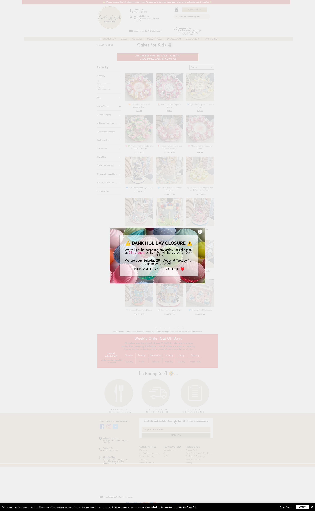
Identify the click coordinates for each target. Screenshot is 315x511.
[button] (200, 232)
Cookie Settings (286, 507)
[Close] (312, 507)
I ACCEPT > (302, 507)
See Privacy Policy (190, 507)
